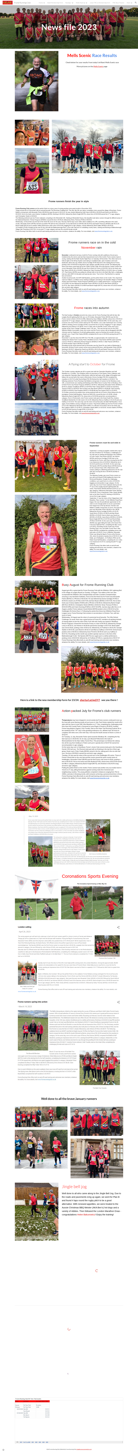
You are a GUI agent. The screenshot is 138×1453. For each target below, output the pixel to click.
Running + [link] (68, 3)
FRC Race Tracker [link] (118, 3)
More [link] (128, 3)
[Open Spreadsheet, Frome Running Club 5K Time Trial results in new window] (119, 1399)
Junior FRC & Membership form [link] (100, 3)
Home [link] (41, 3)
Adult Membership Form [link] (55, 3)
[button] (135, 2)
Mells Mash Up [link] (80, 3)
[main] (69, 27)
